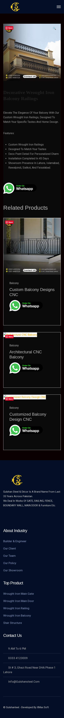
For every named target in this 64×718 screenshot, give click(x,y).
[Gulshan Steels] (15, 6)
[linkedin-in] (33, 517)
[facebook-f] (12, 517)
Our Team (9, 555)
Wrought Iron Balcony (17, 615)
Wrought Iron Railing (16, 608)
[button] (54, 29)
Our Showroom (13, 570)
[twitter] (5, 517)
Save (10, 28)
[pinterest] (26, 517)
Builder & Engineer (14, 541)
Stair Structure (12, 623)
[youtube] (19, 517)
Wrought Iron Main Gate (18, 593)
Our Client (9, 548)
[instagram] (39, 517)
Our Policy (9, 563)
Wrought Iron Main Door (18, 601)
